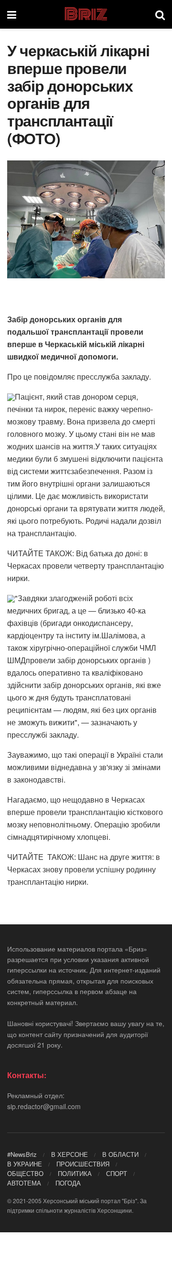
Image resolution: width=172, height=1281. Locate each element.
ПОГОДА (68, 1182)
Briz (85, 14)
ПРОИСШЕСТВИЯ (82, 1163)
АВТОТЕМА (24, 1182)
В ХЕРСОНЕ (69, 1154)
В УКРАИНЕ (24, 1163)
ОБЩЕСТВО (25, 1173)
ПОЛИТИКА (75, 1173)
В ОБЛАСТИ (120, 1154)
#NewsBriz (22, 1154)
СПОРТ (116, 1173)
